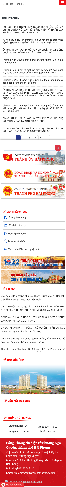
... (47, 137)
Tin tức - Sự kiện (15, 4)
